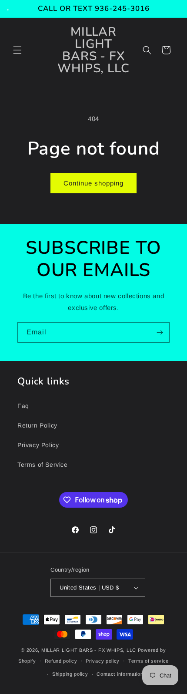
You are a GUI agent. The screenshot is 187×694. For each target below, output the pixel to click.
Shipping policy (70, 674)
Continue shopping (93, 183)
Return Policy (37, 425)
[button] (17, 50)
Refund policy (61, 661)
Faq (23, 405)
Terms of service (148, 661)
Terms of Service (42, 464)
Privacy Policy (38, 444)
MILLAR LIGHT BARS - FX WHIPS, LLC (88, 650)
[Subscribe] (159, 332)
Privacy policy (103, 661)
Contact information (120, 674)
